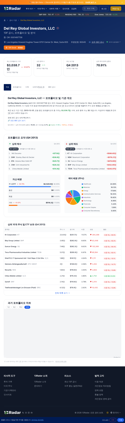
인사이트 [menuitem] (65, 9)
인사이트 (8, 394)
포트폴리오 (17, 87)
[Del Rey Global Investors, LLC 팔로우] (57, 28)
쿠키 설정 (105, 420)
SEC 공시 (51, 87)
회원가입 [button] (115, 9)
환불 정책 (99, 394)
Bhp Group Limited (12, 241)
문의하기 (38, 386)
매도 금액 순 (70, 149)
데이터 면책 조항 (60, 361)
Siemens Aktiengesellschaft (16, 264)
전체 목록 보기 (61, 293)
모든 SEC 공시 (98, 42)
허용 (120, 420)
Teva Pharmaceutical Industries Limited (20, 252)
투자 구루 (8, 382)
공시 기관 (13, 20)
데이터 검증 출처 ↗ (115, 42)
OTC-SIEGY (32, 264)
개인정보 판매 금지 (103, 399)
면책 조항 (99, 390)
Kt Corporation (10, 235)
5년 (14, 307)
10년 (20, 307)
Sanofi (7, 282)
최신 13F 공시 (70, 382)
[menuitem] (31, 8)
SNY (12, 282)
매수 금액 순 (14, 149)
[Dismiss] (122, 2)
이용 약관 (99, 382)
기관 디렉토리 (10, 390)
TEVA (39, 252)
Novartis (8, 270)
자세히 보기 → (90, 2)
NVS (14, 270)
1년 (8, 307)
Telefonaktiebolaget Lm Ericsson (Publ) (20, 288)
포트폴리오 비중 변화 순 (27, 149)
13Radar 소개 (40, 382)
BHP (22, 241)
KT (18, 235)
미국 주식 (8, 386)
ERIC (39, 288)
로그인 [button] (104, 9)
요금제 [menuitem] (73, 9)
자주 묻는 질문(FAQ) (73, 386)
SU (18, 246)
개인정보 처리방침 (103, 386)
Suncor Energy (10, 246)
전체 (27, 307)
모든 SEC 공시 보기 (17, 121)
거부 (112, 420)
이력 (27, 87)
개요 (7, 87)
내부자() (38, 87)
